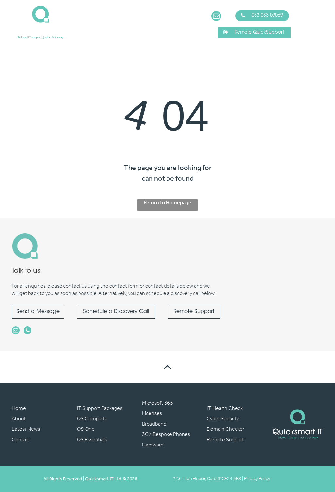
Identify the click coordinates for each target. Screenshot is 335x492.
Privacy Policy (257, 478)
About (19, 419)
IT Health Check (225, 408)
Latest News (26, 429)
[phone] (27, 331)
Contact (21, 440)
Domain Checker (225, 429)
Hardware (153, 445)
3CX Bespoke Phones (166, 434)
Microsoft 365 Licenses (157, 408)
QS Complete (92, 419)
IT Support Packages (99, 408)
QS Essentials (92, 440)
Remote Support (225, 440)
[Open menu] (318, 22)
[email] (216, 17)
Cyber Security (223, 419)
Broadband (154, 424)
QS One (86, 429)
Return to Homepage (167, 203)
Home (19, 408)
